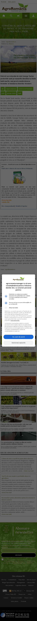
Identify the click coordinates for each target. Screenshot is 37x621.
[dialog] (18, 310)
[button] (18, 307)
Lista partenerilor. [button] (15, 320)
